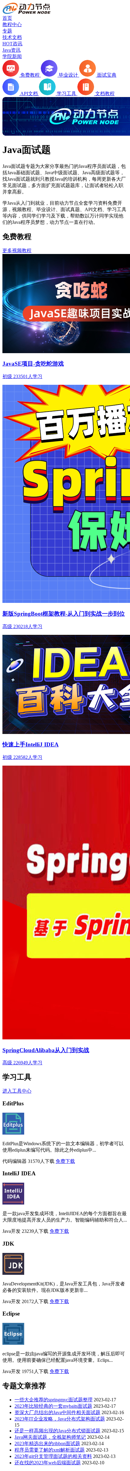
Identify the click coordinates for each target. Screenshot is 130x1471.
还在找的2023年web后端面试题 (48, 1462)
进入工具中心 (16, 1091)
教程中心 (12, 24)
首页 (7, 18)
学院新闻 (12, 56)
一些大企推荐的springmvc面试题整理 (54, 1399)
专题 (7, 30)
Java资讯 (11, 50)
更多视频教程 (16, 250)
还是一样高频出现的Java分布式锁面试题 (57, 1430)
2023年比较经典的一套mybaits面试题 (53, 1406)
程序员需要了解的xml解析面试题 (50, 1449)
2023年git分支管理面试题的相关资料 (53, 1456)
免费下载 (65, 1161)
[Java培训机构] (26, 12)
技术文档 (12, 37)
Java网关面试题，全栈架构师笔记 (50, 1437)
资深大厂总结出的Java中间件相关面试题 (57, 1412)
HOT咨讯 (12, 43)
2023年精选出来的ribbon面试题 (47, 1443)
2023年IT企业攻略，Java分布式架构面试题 (60, 1418)
